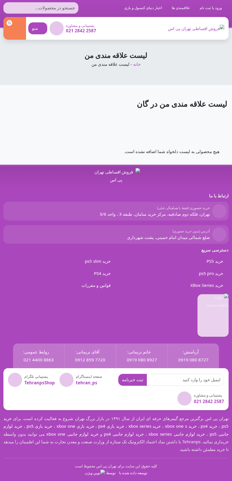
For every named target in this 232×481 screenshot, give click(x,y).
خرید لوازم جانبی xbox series (177, 434)
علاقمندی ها (181, 7)
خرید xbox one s (180, 426)
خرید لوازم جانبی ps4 (124, 434)
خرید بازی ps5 (40, 426)
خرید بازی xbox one (75, 426)
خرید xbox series (144, 426)
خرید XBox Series (206, 285)
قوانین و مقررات (96, 285)
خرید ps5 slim (98, 261)
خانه (137, 64)
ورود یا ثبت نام (211, 7)
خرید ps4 (208, 426)
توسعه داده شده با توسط (126, 472)
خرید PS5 (215, 261)
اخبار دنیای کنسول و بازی (143, 7)
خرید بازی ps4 (111, 426)
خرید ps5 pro (211, 273)
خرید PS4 (102, 273)
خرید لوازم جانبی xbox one (72, 434)
